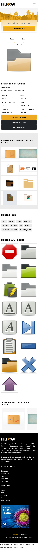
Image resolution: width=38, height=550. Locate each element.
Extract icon (26, 352)
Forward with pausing (28, 332)
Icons (19, 221)
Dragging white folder (9, 275)
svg (21, 225)
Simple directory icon (28, 256)
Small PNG (19, 127)
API (7, 537)
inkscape (27, 221)
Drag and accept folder (28, 294)
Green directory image (28, 275)
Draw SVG (4, 479)
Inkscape (4, 471)
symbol (27, 225)
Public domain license (9, 498)
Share (12, 39)
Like (19, 44)
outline (5, 225)
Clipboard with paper (9, 351)
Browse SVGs (19, 28)
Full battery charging (9, 294)
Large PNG (19, 122)
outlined (14, 225)
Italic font (6, 333)
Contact (4, 495)
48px (4, 221)
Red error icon (8, 257)
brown (11, 221)
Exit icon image (27, 371)
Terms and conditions (16, 537)
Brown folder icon (9, 371)
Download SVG (19, 117)
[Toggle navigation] (34, 4)
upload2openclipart (10, 230)
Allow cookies (20, 548)
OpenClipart (24, 112)
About (3, 493)
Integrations (5, 500)
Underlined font (8, 314)
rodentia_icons (25, 230)
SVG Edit (4, 476)
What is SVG (5, 474)
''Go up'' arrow (8, 390)
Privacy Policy (28, 537)
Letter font (26, 314)
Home (3, 490)
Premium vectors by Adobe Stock (17, 141)
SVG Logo (4, 481)
